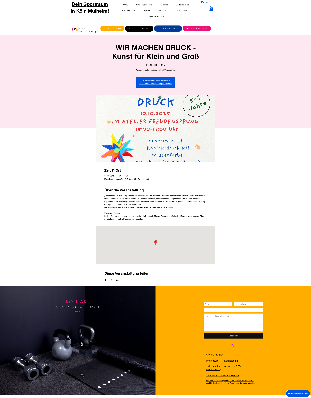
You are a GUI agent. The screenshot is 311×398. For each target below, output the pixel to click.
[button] (211, 8)
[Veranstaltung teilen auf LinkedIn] (117, 280)
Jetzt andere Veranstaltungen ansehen (155, 83)
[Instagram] (232, 346)
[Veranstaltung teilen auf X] (111, 280)
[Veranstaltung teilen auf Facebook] (105, 280)
